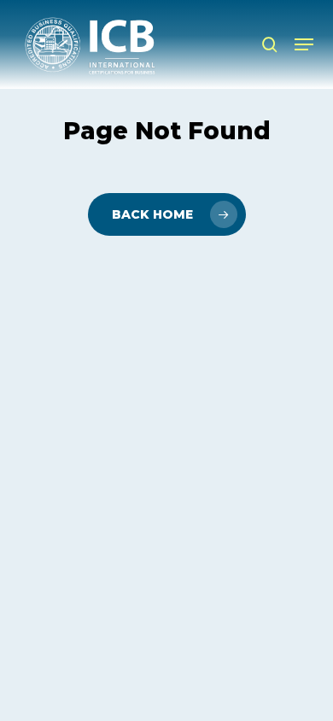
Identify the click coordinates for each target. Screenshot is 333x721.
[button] (304, 44)
